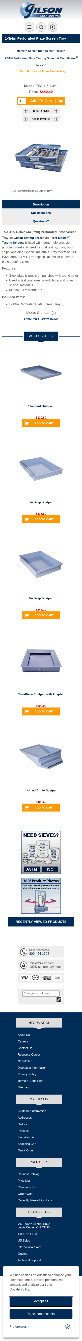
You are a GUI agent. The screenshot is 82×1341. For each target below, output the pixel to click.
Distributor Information (32, 1067)
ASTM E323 (31, 319)
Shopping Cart (27, 1143)
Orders (22, 1124)
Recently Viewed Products (35, 1200)
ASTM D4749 (49, 319)
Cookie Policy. (20, 1289)
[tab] (41, 204)
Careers (23, 1041)
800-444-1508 (39, 953)
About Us (24, 1034)
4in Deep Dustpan (41, 598)
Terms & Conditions (30, 1080)
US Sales (24, 1240)
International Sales (30, 1247)
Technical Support (29, 1260)
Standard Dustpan (41, 406)
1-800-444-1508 (28, 1234)
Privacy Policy (27, 1074)
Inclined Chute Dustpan (41, 790)
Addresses (25, 1117)
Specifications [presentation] (41, 212)
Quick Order (26, 1150)
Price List (24, 1180)
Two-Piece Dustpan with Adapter (41, 694)
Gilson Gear (25, 1193)
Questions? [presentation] (41, 221)
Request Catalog (28, 1174)
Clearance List (27, 1187)
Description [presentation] (41, 204)
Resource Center (29, 1054)
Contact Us (25, 1048)
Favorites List (26, 1137)
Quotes (22, 1253)
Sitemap (23, 1087)
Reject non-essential (41, 1314)
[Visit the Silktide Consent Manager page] (67, 1326)
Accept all (41, 1301)
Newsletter (25, 1061)
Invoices (23, 1130)
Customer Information (32, 1111)
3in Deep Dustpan (41, 502)
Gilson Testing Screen (29, 237)
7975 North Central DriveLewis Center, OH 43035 (34, 1225)
